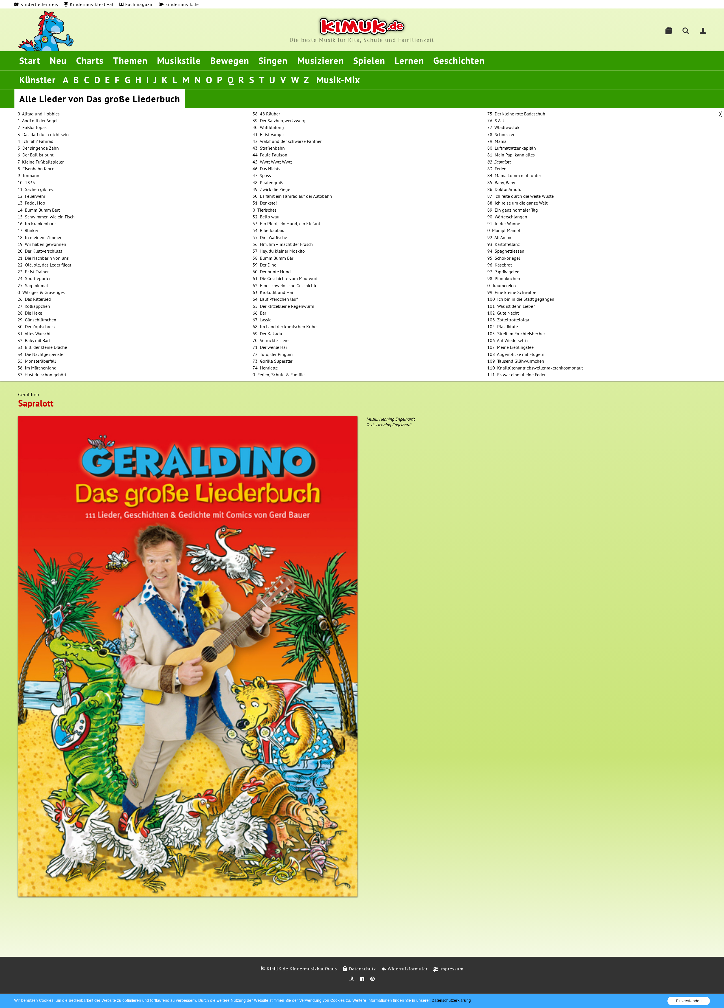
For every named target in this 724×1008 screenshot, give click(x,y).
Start (29, 60)
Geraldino (28, 394)
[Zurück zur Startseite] (362, 26)
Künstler (37, 80)
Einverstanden (689, 1000)
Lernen (409, 60)
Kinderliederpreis (38, 4)
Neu (58, 60)
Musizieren (320, 60)
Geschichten (459, 60)
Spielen (369, 60)
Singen (273, 60)
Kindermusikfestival (91, 4)
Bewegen (229, 60)
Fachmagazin (139, 4)
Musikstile (179, 60)
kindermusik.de (181, 4)
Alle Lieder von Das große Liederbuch (99, 99)
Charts (90, 60)
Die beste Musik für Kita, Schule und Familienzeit (362, 40)
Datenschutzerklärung (451, 1000)
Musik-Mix (338, 80)
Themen (130, 60)
